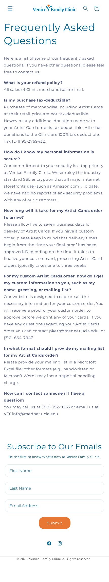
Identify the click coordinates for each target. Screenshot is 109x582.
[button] (10, 8)
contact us (28, 72)
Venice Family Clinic (45, 559)
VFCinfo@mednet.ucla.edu (31, 413)
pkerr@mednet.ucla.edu (74, 330)
